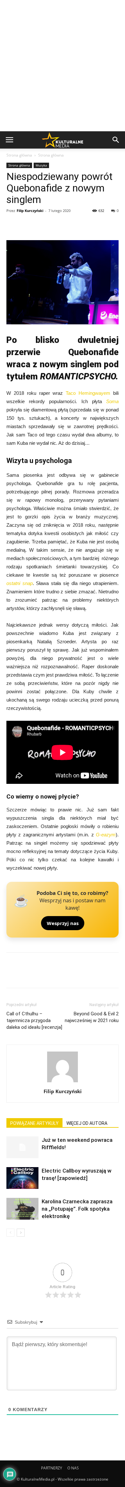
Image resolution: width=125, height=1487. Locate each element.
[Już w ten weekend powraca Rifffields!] (22, 1147)
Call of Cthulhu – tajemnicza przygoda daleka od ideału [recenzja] (34, 1020)
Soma (112, 401)
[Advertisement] (62, 65)
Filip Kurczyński (30, 210)
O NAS (73, 1468)
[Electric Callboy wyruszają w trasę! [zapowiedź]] (22, 1178)
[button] (116, 140)
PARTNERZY (51, 1468)
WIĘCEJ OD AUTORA (86, 1123)
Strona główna (19, 155)
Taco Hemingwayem (88, 393)
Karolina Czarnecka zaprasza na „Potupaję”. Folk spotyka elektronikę (77, 1208)
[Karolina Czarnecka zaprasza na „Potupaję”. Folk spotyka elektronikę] (22, 1209)
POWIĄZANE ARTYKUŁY (34, 1123)
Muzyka (41, 165)
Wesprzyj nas (63, 923)
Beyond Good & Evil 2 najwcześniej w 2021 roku (92, 1017)
